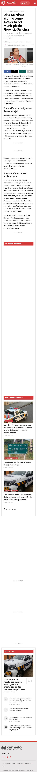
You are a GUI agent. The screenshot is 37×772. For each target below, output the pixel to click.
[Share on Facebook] (7, 71)
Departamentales (19, 11)
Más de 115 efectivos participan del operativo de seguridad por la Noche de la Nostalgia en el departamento (18, 429)
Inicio (5, 11)
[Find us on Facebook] (1, 757)
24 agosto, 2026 (8, 435)
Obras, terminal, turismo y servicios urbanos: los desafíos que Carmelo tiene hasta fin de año (20, 700)
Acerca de (20, 763)
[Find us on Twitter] (4, 757)
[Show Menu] (35, 3)
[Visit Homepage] (8, 3)
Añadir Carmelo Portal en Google (16, 45)
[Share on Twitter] (14, 71)
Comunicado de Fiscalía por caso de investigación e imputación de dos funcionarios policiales (18, 497)
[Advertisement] (18, 319)
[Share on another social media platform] (30, 71)
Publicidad (28, 763)
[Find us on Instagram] (10, 757)
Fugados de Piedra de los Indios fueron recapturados (17, 463)
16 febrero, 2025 (8, 42)
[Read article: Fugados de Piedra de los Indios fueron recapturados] (18, 449)
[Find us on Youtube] (7, 757)
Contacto (4, 766)
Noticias (10, 11)
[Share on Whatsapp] (22, 71)
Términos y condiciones (8, 763)
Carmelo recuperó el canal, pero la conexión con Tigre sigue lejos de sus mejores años (20, 728)
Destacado (8, 421)
